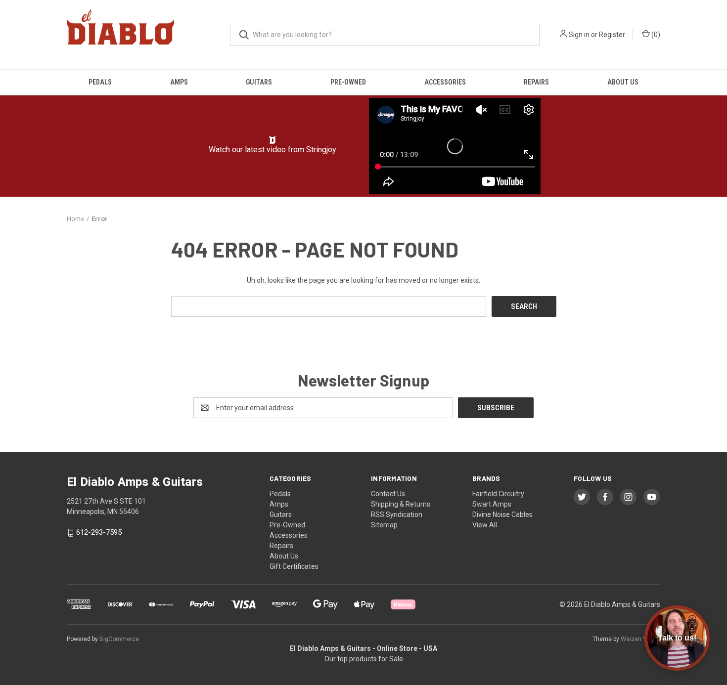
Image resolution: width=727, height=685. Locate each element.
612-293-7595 (99, 532)
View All (484, 525)
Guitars (259, 82)
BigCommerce (119, 639)
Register (612, 35)
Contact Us (388, 494)
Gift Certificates (294, 566)
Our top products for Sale (363, 659)
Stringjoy (321, 149)
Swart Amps (491, 504)
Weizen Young (640, 639)
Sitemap (384, 525)
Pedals (100, 82)
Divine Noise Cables (502, 514)
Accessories (445, 82)
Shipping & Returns (400, 504)
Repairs (536, 82)
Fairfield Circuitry (498, 494)
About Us (622, 82)
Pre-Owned (348, 82)
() (655, 35)
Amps (179, 82)
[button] (273, 140)
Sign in (579, 35)
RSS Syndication (396, 514)
